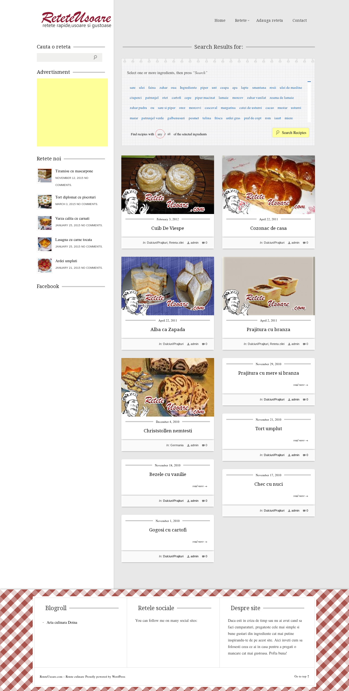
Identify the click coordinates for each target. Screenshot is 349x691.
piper (204, 87)
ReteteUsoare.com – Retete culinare (76, 20)
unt (214, 87)
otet (165, 97)
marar (134, 117)
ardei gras (233, 117)
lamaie (223, 97)
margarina (228, 107)
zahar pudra (138, 107)
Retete (241, 20)
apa (234, 87)
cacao (270, 107)
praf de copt (252, 117)
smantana (259, 87)
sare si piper (166, 107)
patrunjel (152, 97)
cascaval (211, 107)
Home (220, 20)
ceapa (224, 87)
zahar (163, 87)
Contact (300, 20)
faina (152, 87)
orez (182, 107)
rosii (273, 87)
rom (268, 117)
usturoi (296, 107)
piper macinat (205, 97)
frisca (218, 117)
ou (152, 107)
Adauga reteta (269, 20)
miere (289, 117)
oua (173, 87)
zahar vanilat (256, 97)
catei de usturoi (250, 107)
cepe (188, 97)
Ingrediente (188, 87)
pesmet (194, 117)
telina (207, 117)
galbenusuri (176, 117)
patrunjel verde (153, 117)
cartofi (176, 97)
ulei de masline (291, 87)
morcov (237, 97)
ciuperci (136, 97)
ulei (142, 87)
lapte (244, 87)
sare (133, 87)
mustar (282, 107)
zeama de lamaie (282, 97)
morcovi (195, 107)
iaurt (277, 117)
